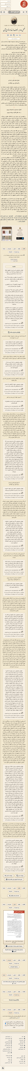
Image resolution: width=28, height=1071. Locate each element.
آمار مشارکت (8, 1055)
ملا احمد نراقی (21, 25)
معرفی (22, 1056)
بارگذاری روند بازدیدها (14, 1000)
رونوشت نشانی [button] (9, 875)
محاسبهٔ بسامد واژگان (15, 895)
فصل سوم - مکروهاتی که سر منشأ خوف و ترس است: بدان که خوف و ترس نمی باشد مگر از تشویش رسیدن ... (21, 218)
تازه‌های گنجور (21, 1049)
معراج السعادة (13, 25)
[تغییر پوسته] (3, 1068)
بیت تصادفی (21, 1038)
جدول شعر (21, 1040)
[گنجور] (24, 4)
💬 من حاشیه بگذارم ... (14, 1018)
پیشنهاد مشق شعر (14, 967)
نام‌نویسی (7, 1022)
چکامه (12, 259)
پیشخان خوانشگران (6, 1049)
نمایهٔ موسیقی (21, 1044)
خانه (23, 1036)
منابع (9, 1059)
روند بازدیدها (16, 252)
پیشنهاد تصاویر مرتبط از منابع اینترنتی (15, 946)
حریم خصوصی (7, 1062)
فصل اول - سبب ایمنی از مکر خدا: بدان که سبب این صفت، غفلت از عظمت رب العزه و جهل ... (7, 218)
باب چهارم (7, 25)
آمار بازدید (8, 1057)
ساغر (9, 1040)
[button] (26, 12)
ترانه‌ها (4, 249)
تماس (9, 1061)
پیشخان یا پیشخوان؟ (6, 1051)
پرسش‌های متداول (20, 1057)
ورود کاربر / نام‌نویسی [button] (15, 12)
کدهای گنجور (7, 1036)
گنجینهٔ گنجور (7, 1044)
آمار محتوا (22, 1063)
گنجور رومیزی (7, 1038)
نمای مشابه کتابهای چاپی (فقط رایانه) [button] (14, 879)
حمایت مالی (21, 1061)
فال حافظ (22, 1042)
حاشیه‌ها (10, 252)
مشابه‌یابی (22, 1047)
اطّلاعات (23, 249)
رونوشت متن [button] (20, 875)
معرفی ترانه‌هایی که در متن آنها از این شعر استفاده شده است (14, 982)
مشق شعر (9, 249)
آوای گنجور (8, 1047)
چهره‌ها (22, 1059)
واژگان (19, 249)
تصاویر (14, 249)
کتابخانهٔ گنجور (7, 1042)
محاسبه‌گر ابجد (7, 1045)
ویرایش (8, 327)
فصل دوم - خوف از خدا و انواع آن (14, 30)
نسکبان (8, 1052)
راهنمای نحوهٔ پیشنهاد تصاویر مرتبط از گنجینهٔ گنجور (14, 950)
